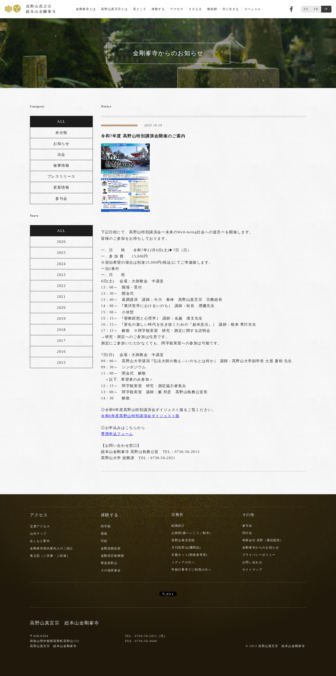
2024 (61, 264)
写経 (104, 541)
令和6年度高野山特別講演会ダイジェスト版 (140, 416)
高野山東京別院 (183, 540)
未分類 (61, 133)
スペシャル (252, 9)
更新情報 (61, 187)
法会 (61, 154)
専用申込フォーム (117, 434)
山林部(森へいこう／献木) (191, 533)
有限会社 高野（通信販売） (262, 540)
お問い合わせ (252, 562)
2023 (61, 275)
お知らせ (61, 144)
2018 (61, 330)
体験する (158, 9)
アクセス (176, 9)
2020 (61, 307)
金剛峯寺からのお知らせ (260, 547)
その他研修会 (111, 570)
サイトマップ (252, 569)
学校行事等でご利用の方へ (191, 569)
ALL (61, 121)
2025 (61, 253)
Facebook (291, 9)
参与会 (61, 198)
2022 (61, 286)
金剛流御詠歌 (111, 548)
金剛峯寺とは (86, 9)
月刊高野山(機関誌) (186, 547)
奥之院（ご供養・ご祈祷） (50, 555)
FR (316, 9)
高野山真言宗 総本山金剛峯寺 (30, 8)
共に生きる (230, 9)
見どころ (139, 9)
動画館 (212, 9)
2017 (61, 341)
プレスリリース (61, 176)
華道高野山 (109, 563)
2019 (61, 318)
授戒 (104, 533)
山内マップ (38, 533)
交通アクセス (40, 526)
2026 (61, 242)
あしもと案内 (40, 541)
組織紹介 (178, 525)
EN (306, 9)
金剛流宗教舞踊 (112, 555)
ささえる (195, 9)
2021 (61, 297)
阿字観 (106, 526)
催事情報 (61, 165)
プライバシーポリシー (259, 554)
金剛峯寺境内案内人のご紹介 (51, 548)
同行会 (247, 533)
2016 (61, 352)
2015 (61, 362)
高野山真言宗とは (114, 9)
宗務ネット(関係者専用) (189, 554)
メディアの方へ (183, 562)
